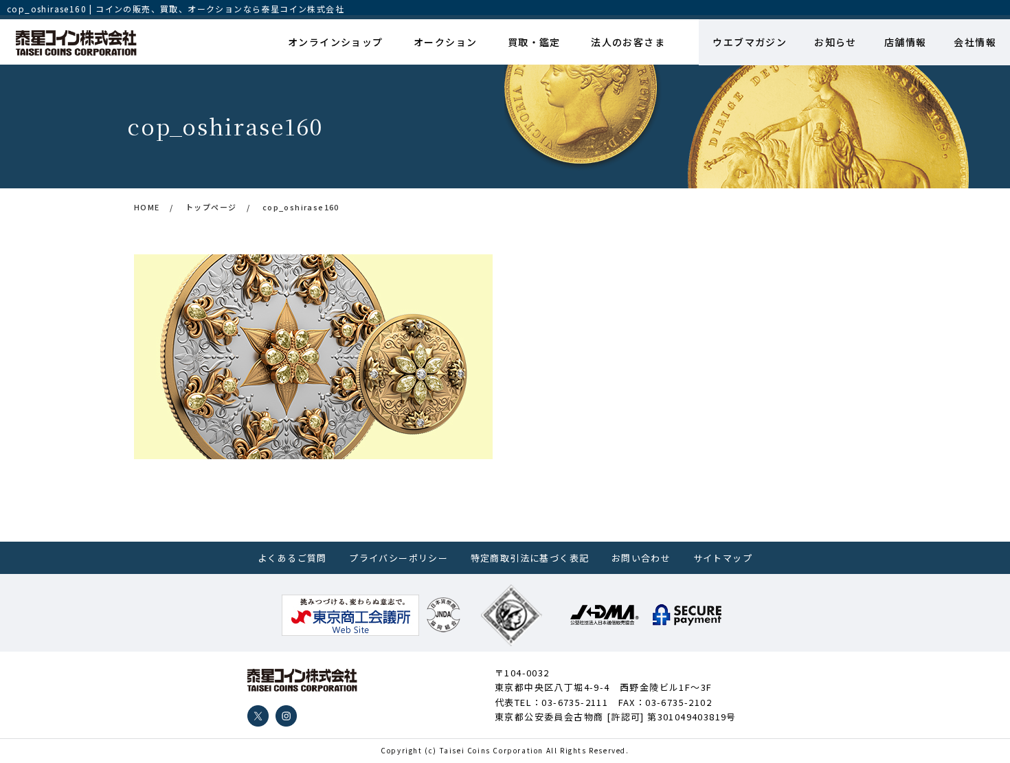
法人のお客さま (628, 42)
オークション (445, 42)
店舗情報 (905, 42)
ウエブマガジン (749, 42)
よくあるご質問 (292, 557)
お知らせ (835, 42)
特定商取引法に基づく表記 (530, 557)
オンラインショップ (335, 42)
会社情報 (975, 42)
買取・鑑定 (534, 42)
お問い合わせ (641, 557)
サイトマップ (722, 557)
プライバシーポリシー (398, 557)
